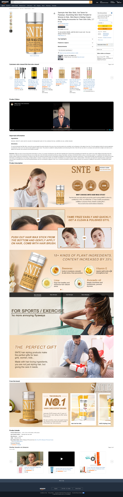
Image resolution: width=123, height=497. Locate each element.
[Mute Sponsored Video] (41, 464)
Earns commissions (25, 103)
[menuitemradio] (110, 129)
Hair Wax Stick (17, 104)
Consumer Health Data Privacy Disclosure (63, 492)
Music (43, 5)
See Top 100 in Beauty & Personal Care (44, 439)
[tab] (60, 246)
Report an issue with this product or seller (69, 53)
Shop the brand (80, 57)
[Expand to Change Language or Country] (59, 488)
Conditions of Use (43, 492)
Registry (39, 5)
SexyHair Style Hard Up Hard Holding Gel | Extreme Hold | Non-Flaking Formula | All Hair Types (64, 469)
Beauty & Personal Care (14, 8)
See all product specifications (65, 50)
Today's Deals (15, 5)
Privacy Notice (51, 492)
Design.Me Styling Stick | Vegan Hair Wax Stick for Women (32, 468)
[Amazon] (5, 2)
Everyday (54, 5)
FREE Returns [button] (61, 35)
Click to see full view (34, 55)
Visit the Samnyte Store (63, 23)
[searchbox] (51, 2)
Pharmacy (48, 5)
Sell (34, 5)
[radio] (10, 13)
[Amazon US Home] (42, 489)
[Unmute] (112, 130)
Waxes (33, 8)
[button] (3, 5)
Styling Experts (106, 33)
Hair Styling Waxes (18, 441)
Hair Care (21, 8)
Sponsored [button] (11, 449)
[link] (20, 83)
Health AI (8, 5)
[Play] (10, 129)
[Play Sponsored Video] (61, 459)
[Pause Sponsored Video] (41, 462)
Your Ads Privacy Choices (77, 492)
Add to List (99, 49)
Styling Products (27, 8)
